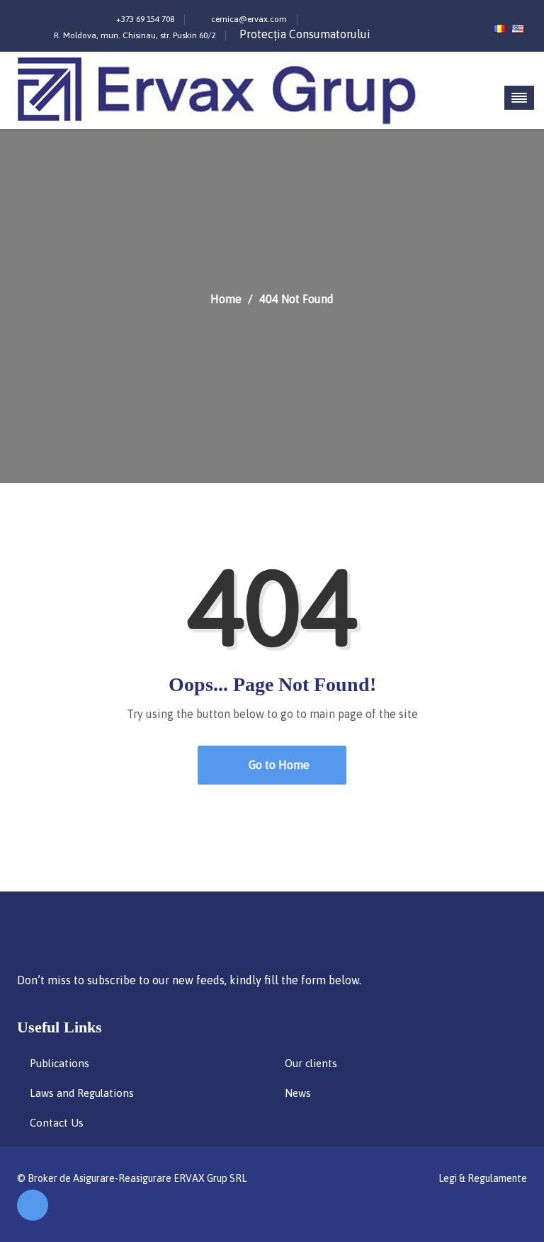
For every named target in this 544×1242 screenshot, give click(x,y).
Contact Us (57, 1123)
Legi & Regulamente (482, 1178)
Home (226, 298)
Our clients (311, 1063)
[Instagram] (421, 15)
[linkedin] (461, 15)
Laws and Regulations (82, 1093)
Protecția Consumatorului (304, 34)
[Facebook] (441, 15)
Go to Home (278, 764)
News (298, 1093)
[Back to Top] (32, 1205)
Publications (59, 1063)
